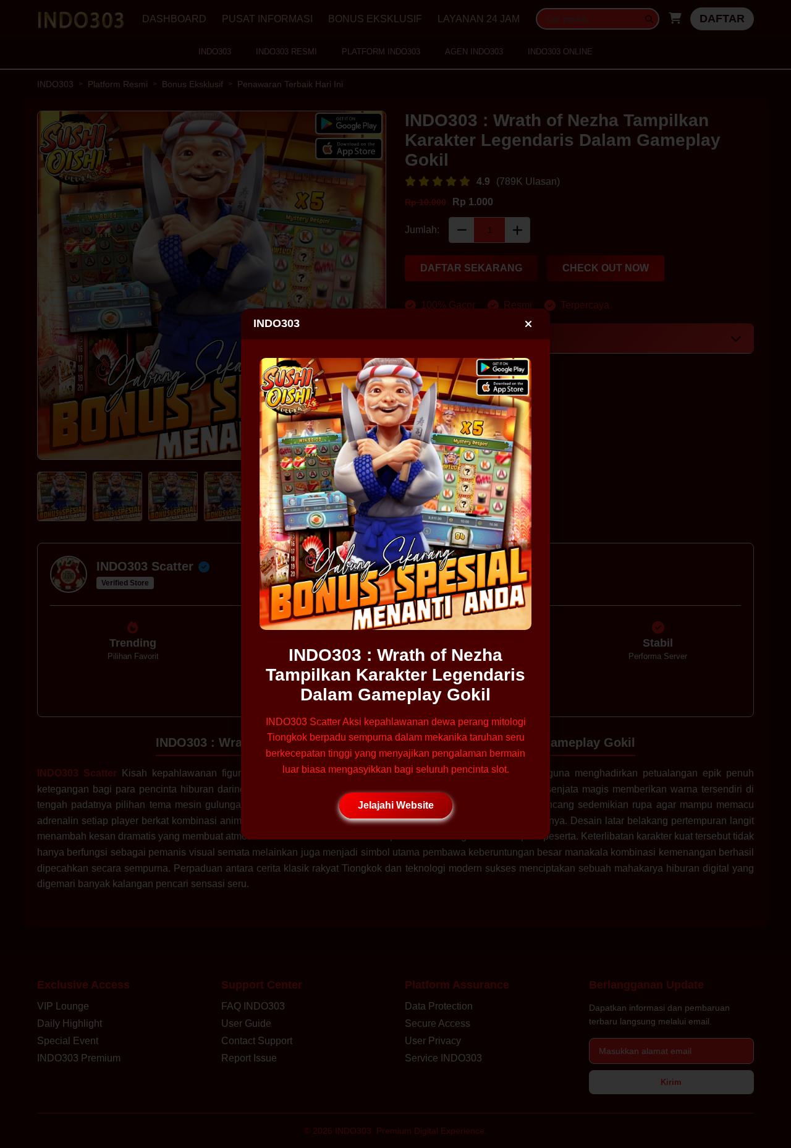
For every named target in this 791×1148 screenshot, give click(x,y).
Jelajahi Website (396, 805)
